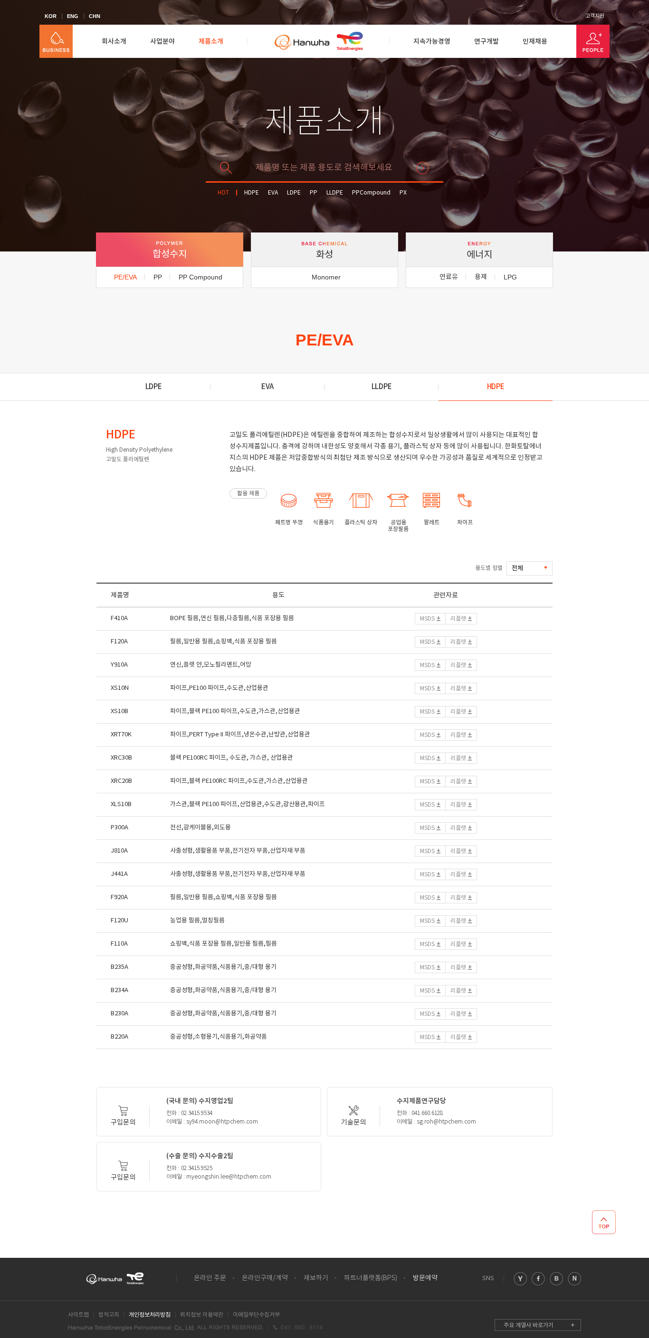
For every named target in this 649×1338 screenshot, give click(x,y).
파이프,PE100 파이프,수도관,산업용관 (219, 688)
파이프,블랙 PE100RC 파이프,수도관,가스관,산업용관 (239, 781)
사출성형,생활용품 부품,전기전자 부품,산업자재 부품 (237, 851)
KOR (51, 16)
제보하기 (316, 1278)
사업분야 (162, 41)
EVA (273, 193)
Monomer (326, 277)
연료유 (448, 277)
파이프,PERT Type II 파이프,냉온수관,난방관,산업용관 (240, 734)
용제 (481, 277)
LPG (510, 277)
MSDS (427, 619)
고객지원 (594, 16)
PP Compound (200, 277)
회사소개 (114, 41)
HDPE (251, 193)
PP (313, 193)
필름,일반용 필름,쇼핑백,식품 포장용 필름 (223, 641)
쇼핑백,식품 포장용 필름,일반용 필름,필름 (223, 944)
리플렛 (458, 619)
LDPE (294, 193)
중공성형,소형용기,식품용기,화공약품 (218, 1037)
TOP (604, 1222)
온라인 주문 (210, 1278)
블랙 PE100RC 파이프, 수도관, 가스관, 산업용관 (231, 758)
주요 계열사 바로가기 (529, 1325)
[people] (593, 41)
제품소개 (211, 41)
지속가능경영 (431, 41)
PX (403, 193)
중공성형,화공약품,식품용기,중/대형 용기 (223, 967)
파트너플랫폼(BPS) (370, 1278)
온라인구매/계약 (265, 1278)
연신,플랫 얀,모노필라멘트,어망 (210, 665)
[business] (56, 41)
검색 (422, 168)
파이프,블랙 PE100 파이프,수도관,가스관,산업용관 (235, 711)
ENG (72, 16)
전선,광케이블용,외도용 (200, 827)
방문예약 (425, 1278)
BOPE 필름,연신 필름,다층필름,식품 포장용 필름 (232, 618)
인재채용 (535, 41)
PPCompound (371, 193)
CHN (94, 16)
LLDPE (334, 193)
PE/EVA (125, 277)
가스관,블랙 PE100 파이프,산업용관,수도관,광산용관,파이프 (247, 804)
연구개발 (486, 41)
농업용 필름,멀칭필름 (197, 920)
